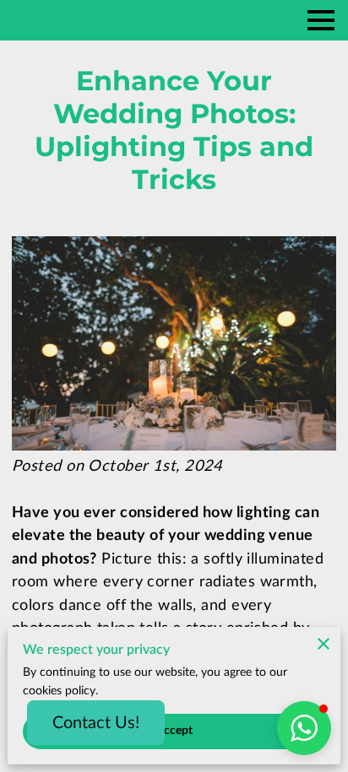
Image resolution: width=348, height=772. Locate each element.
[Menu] (320, 20)
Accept (174, 731)
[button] (304, 728)
